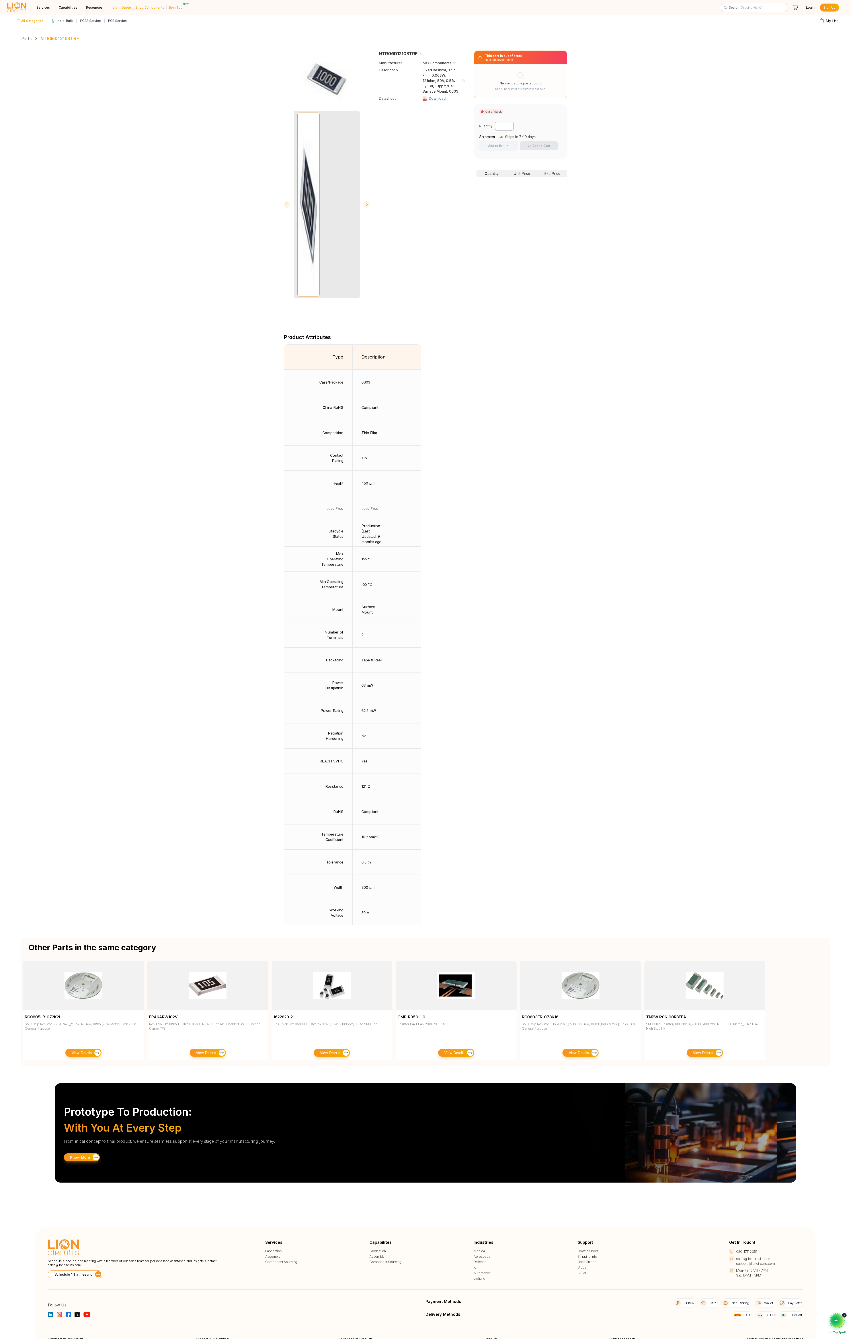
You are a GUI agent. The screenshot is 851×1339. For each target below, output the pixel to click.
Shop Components (150, 7)
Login (810, 7)
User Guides (587, 1262)
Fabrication (273, 1251)
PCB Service (117, 21)
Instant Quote (120, 7)
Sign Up (829, 7)
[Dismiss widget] (844, 1315)
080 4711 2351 (746, 1251)
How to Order (588, 1251)
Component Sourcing (281, 1262)
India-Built (65, 21)
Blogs (582, 1267)
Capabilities (68, 7)
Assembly (272, 1257)
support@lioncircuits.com (755, 1263)
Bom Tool (176, 7)
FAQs (582, 1273)
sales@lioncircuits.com (64, 1265)
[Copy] (420, 53)
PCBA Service (90, 21)
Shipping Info (587, 1257)
